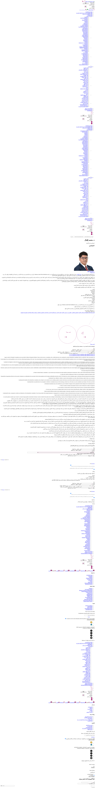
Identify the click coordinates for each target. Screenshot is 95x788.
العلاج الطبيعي (85, 97)
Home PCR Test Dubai (88, 599)
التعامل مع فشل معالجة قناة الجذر (33, 312)
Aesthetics (86, 17)
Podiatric (88, 539)
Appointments (72, 570)
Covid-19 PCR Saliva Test (87, 600)
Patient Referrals (89, 594)
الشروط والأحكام (89, 725)
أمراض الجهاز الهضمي (84, 79)
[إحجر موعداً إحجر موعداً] (77, 343)
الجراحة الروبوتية (85, 100)
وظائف (91, 710)
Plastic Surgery (85, 55)
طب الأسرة (86, 78)
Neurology (86, 38)
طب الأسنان (86, 70)
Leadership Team (89, 575)
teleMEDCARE (89, 595)
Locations (90, 577)
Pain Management (85, 50)
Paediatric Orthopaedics (84, 47)
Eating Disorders (87, 519)
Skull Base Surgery (84, 59)
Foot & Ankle (87, 535)
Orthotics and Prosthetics (83, 46)
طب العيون (86, 90)
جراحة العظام (85, 91)
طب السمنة (86, 67)
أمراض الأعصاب (85, 85)
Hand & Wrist (87, 536)
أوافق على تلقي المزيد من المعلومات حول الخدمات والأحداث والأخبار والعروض (80, 738)
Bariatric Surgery (85, 20)
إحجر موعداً (92, 272)
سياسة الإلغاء (90, 729)
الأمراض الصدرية (85, 99)
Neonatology (85, 40)
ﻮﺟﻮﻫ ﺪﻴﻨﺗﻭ (86, 182)
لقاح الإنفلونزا (90, 720)
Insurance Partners (89, 578)
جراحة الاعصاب (85, 86)
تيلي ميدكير (84, 14)
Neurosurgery (85, 39)
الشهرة (93, 350)
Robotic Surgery (85, 57)
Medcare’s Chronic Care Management (85, 590)
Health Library (89, 596)
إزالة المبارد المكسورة (44, 312)
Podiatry (86, 51)
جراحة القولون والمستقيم (83, 69)
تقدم (89, 776)
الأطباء (86, 125)
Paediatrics (86, 48)
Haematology (85, 33)
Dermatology (85, 136)
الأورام (87, 89)
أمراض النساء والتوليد (84, 88)
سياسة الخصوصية (89, 727)
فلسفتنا (86, 109)
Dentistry (86, 22)
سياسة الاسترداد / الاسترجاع (87, 728)
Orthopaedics (85, 45)
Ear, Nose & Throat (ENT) (83, 139)
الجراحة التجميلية (85, 98)
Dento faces (86, 135)
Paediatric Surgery (85, 49)
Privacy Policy (89, 607)
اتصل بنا (91, 711)
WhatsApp (61, 570)
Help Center (90, 582)
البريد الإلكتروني (91, 353)
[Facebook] (91, 633)
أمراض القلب (85, 68)
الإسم (93, 349)
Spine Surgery (85, 60)
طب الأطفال (85, 96)
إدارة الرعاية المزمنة (88, 716)
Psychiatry (88, 543)
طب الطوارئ (85, 75)
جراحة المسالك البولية (84, 104)
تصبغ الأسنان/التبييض (52, 312)
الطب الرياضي (85, 103)
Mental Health (85, 36)
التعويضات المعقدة (24, 312)
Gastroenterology (85, 142)
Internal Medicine (85, 35)
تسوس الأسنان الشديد (63, 312)
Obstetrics (86, 41)
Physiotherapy (85, 54)
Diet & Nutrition (85, 137)
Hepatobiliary (85, 32)
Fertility (88, 522)
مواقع (86, 108)
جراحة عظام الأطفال (84, 95)
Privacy (3, 459)
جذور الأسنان (79, 274)
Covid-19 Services (89, 592)
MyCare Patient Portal (88, 583)
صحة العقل (86, 83)
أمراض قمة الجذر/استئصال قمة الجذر (88, 312)
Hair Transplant (85, 34)
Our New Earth (89, 579)
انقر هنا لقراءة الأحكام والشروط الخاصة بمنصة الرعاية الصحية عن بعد (82, 354)
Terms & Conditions (88, 605)
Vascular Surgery (85, 63)
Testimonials (90, 580)
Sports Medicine (85, 61)
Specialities (90, 576)
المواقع (91, 708)
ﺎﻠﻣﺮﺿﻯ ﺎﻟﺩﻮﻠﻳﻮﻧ (89, 712)
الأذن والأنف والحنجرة (84, 76)
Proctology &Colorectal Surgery (84, 53)
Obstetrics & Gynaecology (83, 42)
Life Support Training (88, 589)
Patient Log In (89, 593)
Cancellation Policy (89, 609)
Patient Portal (83, 570)
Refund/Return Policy (88, 608)
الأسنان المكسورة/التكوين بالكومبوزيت (74, 312)
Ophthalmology (85, 44)
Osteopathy (88, 534)
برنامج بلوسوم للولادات (88, 717)
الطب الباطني (85, 82)
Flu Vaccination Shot (88, 597)
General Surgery (85, 30)
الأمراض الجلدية (85, 73)
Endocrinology (85, 140)
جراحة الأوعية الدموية (84, 105)
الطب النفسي (87, 675)
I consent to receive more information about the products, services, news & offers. (80, 618)
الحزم (49, 570)
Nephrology (86, 37)
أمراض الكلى (85, 84)
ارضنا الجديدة (90, 709)
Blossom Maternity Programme (87, 591)
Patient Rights (90, 606)
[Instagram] (91, 636)
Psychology (88, 540)
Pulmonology (85, 56)
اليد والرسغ (86, 92)
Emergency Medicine (84, 138)
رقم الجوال (92, 352)
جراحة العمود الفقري (84, 102)
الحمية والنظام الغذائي (84, 74)
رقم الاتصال (93, 451)
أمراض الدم (86, 81)
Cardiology (86, 21)
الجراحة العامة (85, 80)
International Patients (88, 584)
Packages (91, 570)
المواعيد (86, 505)
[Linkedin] (91, 631)
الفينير (57, 312)
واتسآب (77, 570)
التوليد (87, 87)
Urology (86, 62)
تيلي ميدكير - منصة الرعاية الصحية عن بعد (84, 719)
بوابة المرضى (90, 718)
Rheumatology (85, 58)
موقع (93, 455)
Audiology (86, 19)
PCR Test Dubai (89, 598)
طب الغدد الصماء (85, 77)
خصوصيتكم (93, 463)
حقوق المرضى (89, 726)
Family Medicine (85, 141)
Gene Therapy (85, 31)
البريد (93, 454)
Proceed (92, 767)
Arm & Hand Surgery (84, 18)
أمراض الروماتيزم (85, 101)
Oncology (86, 43)
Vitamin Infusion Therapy (87, 601)
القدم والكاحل (87, 669)
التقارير (57, 570)
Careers (91, 581)
